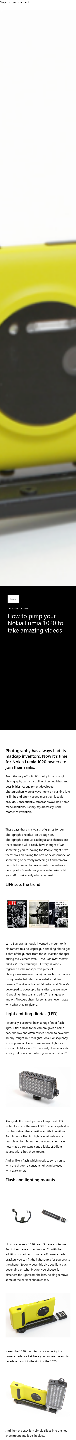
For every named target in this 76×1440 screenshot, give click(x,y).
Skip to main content (14, 2)
